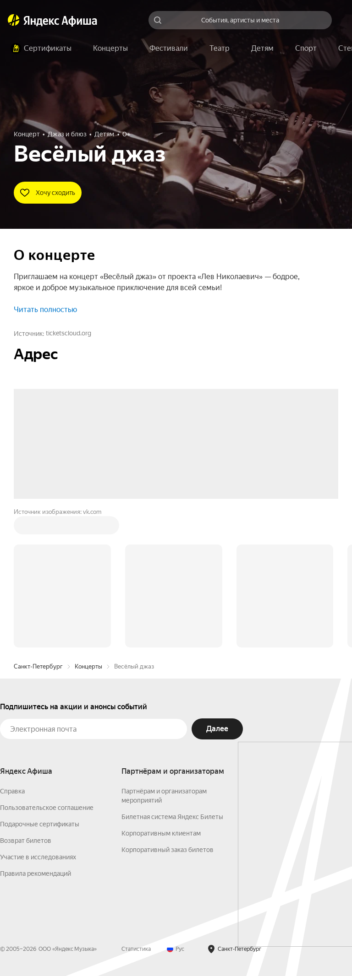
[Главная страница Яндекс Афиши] (14, 20)
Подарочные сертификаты (39, 685)
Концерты (88, 527)
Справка (12, 652)
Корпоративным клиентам (161, 694)
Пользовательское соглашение (47, 669)
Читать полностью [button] (45, 309)
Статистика (136, 810)
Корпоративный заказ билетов (167, 711)
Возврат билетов (25, 702)
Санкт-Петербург (38, 527)
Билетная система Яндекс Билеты (172, 678)
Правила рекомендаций (35, 735)
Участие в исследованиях (38, 718)
